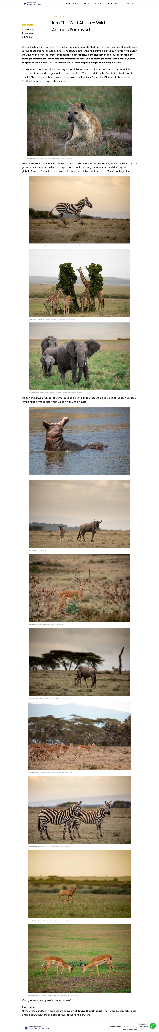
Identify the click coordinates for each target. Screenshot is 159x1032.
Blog (24, 25)
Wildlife (30, 25)
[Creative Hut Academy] (33, 3)
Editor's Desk (29, 33)
